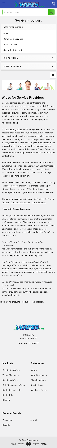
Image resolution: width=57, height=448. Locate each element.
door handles (38, 136)
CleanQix (6, 425)
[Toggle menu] (4, 4)
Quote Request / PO (11, 390)
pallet (23, 185)
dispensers (42, 145)
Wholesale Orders (39, 390)
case (7, 185)
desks (22, 136)
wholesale (10, 189)
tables (28, 136)
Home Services (10, 44)
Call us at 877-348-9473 (28, 343)
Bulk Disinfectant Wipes (13, 385)
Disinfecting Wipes (11, 370)
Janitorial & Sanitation (13, 50)
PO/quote (30, 189)
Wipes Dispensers (10, 375)
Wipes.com (7, 420)
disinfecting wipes (13, 129)
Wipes (34, 370)
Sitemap (6, 400)
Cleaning (7, 33)
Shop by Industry (38, 380)
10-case (14, 185)
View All (33, 420)
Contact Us (7, 395)
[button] (53, 75)
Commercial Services (13, 38)
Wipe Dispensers (39, 375)
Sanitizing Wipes (10, 380)
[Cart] (53, 4)
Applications (37, 385)
